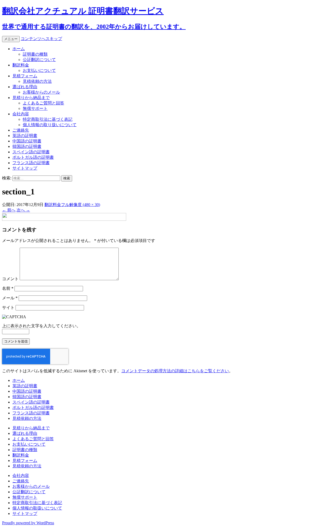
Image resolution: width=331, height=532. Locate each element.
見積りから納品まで (31, 97)
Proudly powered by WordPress (28, 523)
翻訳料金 (20, 65)
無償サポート (35, 108)
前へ (9, 210)
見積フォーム (24, 76)
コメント (10, 279)
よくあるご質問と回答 (43, 103)
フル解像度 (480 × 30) (80, 204)
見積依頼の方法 (37, 81)
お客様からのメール (41, 92)
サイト (8, 307)
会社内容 (20, 114)
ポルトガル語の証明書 (33, 157)
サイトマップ (24, 168)
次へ (23, 210)
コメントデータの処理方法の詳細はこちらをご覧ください (175, 371)
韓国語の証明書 (26, 146)
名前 (7, 288)
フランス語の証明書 (31, 163)
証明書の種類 (35, 54)
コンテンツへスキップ (41, 38)
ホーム (18, 49)
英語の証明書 (24, 135)
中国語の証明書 (26, 141)
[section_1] (64, 219)
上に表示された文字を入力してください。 (41, 326)
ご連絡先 (20, 130)
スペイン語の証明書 (31, 152)
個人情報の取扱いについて (37, 508)
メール (10, 298)
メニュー (11, 39)
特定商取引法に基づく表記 (47, 119)
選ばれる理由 (24, 87)
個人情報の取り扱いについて (50, 125)
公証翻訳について (39, 59)
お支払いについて (39, 70)
